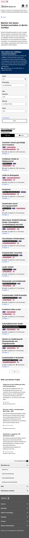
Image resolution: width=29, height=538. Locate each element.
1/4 (14, 371)
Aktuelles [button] (3, 517)
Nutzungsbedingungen (8, 478)
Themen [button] (3, 521)
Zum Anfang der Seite (20, 461)
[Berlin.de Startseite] (5, 498)
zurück (4, 17)
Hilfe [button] (2, 486)
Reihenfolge (5, 82)
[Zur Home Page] (8, 6)
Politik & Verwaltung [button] (7, 512)
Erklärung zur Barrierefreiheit (9, 482)
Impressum (5, 469)
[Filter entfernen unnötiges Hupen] (11, 130)
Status (4, 108)
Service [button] (3, 504)
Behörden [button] (4, 508)
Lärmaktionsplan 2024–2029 (19, 10)
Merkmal (4, 101)
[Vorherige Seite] (11, 371)
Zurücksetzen (5, 118)
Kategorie (5, 94)
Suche (4, 76)
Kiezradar (9, 10)
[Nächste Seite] (18, 371)
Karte (22, 135)
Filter (14, 120)
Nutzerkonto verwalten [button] (7, 490)
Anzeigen (5, 153)
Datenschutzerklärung (8, 473)
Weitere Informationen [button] (7, 525)
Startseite (3, 10)
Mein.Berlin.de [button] (5, 465)
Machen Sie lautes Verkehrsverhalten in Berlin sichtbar (15, 12)
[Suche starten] (25, 79)
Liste (8, 135)
